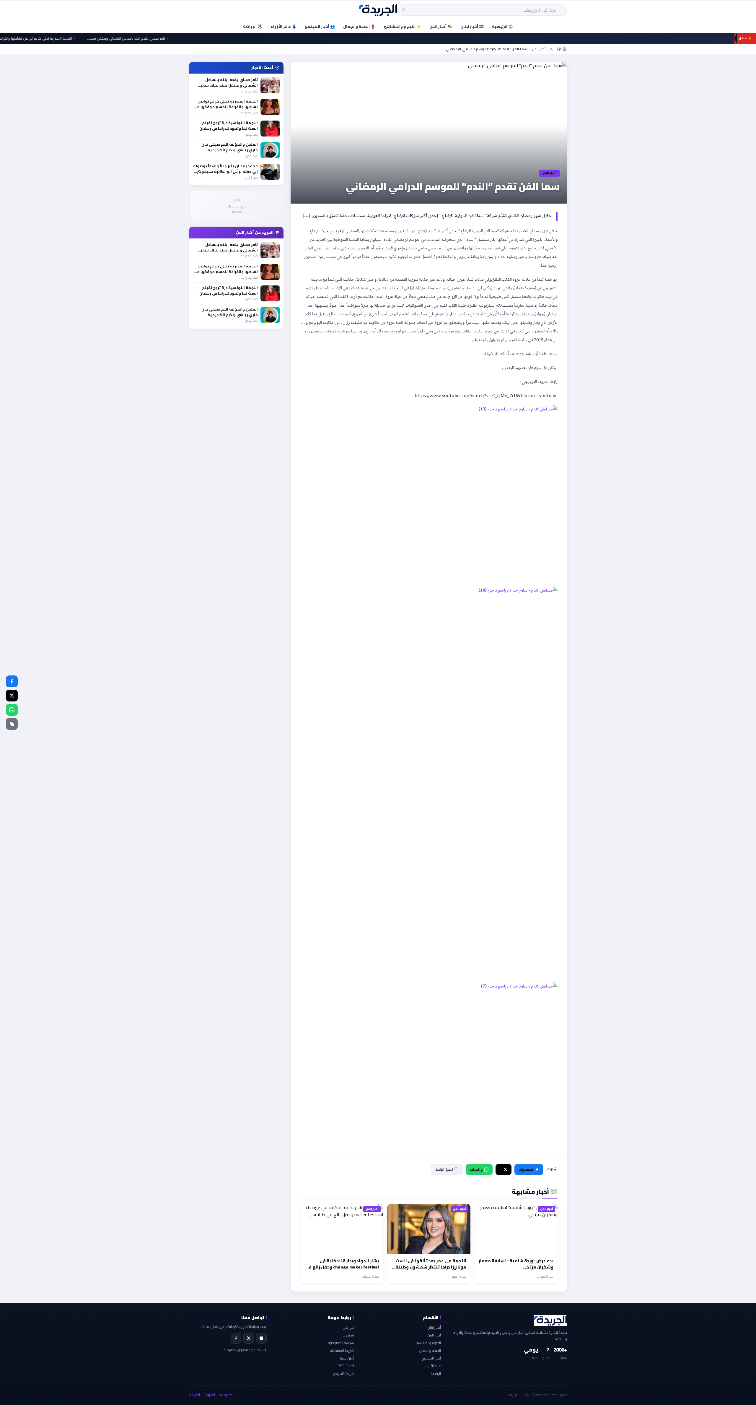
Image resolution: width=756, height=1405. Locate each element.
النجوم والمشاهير (428, 1342)
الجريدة (514, 1394)
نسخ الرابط (444, 1169)
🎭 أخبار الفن (440, 26)
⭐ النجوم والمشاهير (402, 26)
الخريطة (194, 1394)
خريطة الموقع (343, 1373)
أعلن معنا (347, 1358)
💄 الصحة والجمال (359, 26)
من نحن (348, 1327)
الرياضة (436, 1373)
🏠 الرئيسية (502, 26)
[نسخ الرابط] (12, 724)
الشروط (209, 1394)
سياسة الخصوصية (341, 1342)
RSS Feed (346, 1365)
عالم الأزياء (433, 1365)
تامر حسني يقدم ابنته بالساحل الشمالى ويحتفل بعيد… (156, 38)
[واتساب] (12, 710)
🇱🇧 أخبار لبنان (472, 26)
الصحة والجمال (430, 1350)
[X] (248, 1338)
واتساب (476, 1169)
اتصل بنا (348, 1335)
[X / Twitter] (12, 695)
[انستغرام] (261, 1338)
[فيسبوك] (12, 681)
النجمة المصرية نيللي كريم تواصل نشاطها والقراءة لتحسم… (58, 38)
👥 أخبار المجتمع (320, 26)
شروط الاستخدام (342, 1350)
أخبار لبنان (434, 1327)
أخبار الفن (538, 49)
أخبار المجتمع (431, 1358)
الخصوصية (226, 1394)
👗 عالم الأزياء (283, 26)
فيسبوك (526, 1169)
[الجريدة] (378, 10)
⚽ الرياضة (252, 26)
